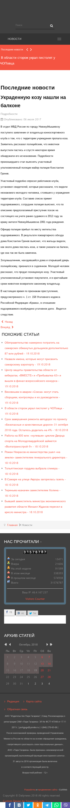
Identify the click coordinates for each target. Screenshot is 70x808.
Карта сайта (34, 701)
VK (22, 613)
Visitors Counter (35, 599)
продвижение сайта (47, 789)
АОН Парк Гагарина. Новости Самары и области (35, 10)
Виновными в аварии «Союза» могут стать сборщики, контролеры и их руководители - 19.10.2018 (32, 397)
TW (34, 613)
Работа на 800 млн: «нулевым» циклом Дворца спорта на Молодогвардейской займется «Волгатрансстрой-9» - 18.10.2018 (35, 440)
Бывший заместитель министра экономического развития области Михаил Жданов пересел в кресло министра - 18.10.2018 (35, 506)
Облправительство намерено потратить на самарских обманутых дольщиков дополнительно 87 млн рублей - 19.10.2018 (36, 347)
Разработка (30, 789)
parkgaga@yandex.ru (29, 727)
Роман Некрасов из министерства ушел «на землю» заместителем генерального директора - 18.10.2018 (36, 457)
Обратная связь (17, 709)
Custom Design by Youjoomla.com (23, 801)
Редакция (13, 701)
